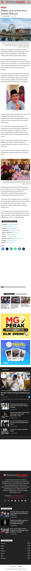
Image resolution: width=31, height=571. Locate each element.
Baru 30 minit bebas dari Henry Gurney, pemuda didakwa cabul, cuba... (19, 422)
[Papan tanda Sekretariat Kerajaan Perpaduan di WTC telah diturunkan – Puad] (5, 415)
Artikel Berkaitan (9, 294)
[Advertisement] (15, 269)
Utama (2, 545)
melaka (5, 287)
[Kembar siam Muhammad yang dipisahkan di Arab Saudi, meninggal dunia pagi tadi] (5, 522)
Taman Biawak (22, 287)
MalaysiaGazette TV (15, 230)
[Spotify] (12, 501)
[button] (28, 2)
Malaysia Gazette (12, 224)
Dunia (2, 556)
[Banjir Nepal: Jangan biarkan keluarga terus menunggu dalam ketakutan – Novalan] (15, 299)
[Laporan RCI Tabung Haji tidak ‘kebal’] (5, 432)
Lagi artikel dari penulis (20, 294)
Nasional (6, 5)
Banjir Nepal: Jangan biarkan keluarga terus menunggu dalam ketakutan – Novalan (15, 306)
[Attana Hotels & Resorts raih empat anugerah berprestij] (25, 299)
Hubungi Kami (13, 566)
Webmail (19, 566)
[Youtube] (25, 501)
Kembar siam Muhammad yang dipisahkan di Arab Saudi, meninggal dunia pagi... (19, 521)
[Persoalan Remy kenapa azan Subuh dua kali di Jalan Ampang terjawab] (5, 406)
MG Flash (15, 232)
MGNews (3, 551)
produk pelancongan (13, 287)
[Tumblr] (19, 501)
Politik (2, 548)
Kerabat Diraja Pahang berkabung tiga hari (15, 394)
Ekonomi (3, 553)
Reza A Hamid (6, 16)
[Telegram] (15, 501)
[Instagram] (9, 501)
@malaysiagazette (8, 226)
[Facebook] (5, 501)
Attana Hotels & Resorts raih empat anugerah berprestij (25, 305)
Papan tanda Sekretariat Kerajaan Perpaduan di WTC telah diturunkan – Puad (19, 414)
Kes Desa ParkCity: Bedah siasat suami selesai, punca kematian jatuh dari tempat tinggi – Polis (5, 306)
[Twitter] (22, 501)
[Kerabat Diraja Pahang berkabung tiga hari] (15, 381)
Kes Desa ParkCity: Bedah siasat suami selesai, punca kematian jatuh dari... (19, 513)
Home (2, 5)
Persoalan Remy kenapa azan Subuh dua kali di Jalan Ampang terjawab (19, 405)
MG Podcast (10, 242)
